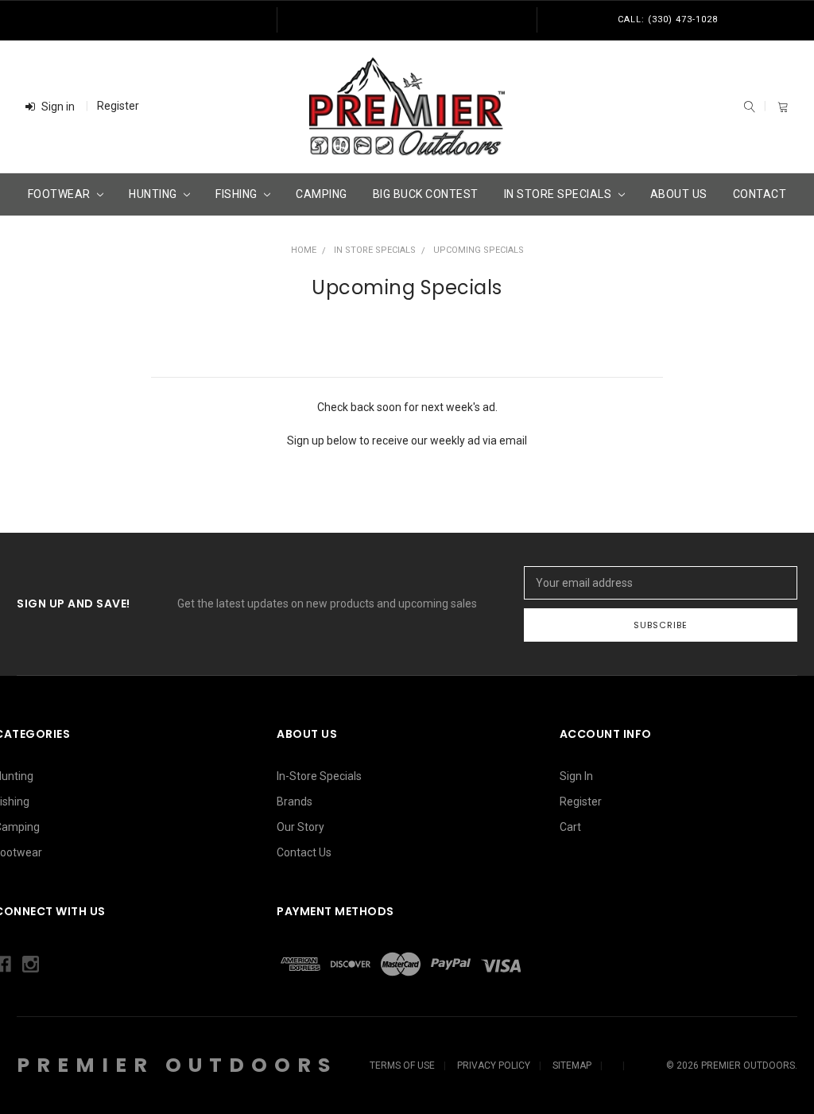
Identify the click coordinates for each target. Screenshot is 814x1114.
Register (118, 105)
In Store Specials (559, 194)
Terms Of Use (402, 1065)
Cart (570, 827)
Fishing (237, 194)
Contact (760, 194)
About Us (678, 194)
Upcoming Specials (478, 250)
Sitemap (571, 1065)
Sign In (576, 776)
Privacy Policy (493, 1065)
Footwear (61, 194)
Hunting (154, 194)
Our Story (300, 827)
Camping (321, 194)
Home (303, 250)
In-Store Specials (319, 776)
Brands (294, 801)
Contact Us (304, 852)
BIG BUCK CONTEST (426, 194)
